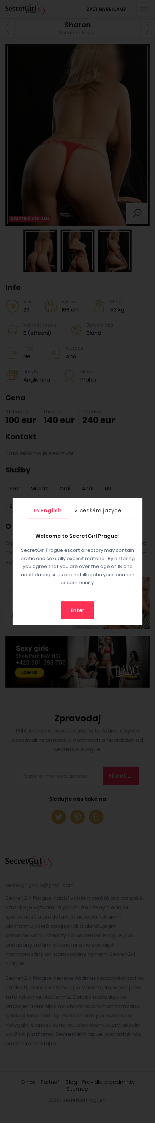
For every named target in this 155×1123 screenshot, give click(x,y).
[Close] (135, 505)
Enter (77, 610)
